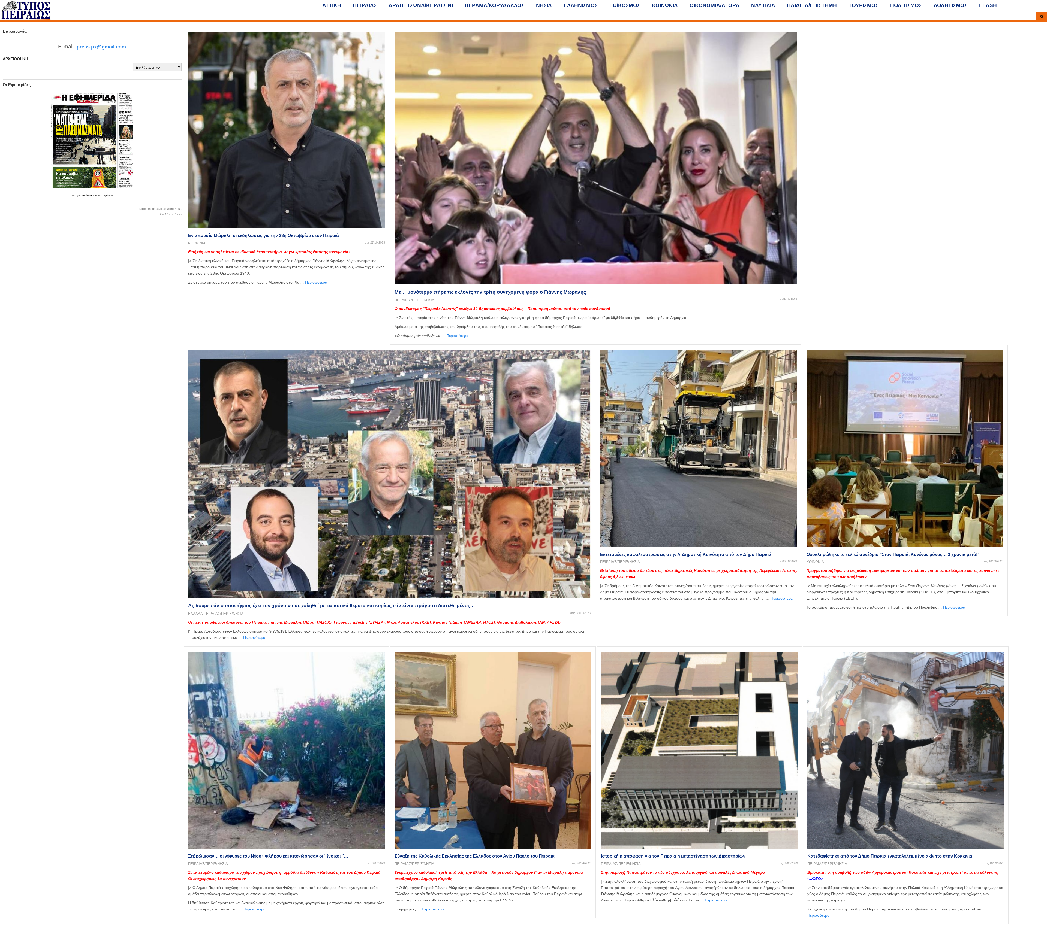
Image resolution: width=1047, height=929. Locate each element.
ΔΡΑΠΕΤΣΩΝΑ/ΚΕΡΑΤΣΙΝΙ (421, 5)
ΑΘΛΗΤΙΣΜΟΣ (950, 5)
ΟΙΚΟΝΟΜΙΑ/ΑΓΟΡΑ (714, 5)
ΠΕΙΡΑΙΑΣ (365, 5)
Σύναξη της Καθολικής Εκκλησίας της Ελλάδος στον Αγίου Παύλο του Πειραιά (475, 856)
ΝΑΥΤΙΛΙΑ (763, 5)
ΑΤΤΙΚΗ (331, 5)
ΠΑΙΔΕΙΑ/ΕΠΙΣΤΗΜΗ (812, 5)
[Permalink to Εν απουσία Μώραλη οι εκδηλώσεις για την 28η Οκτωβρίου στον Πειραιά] (286, 130)
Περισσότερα (316, 282)
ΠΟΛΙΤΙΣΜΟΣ (906, 5)
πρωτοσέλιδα (84, 195)
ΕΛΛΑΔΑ (195, 614)
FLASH (988, 5)
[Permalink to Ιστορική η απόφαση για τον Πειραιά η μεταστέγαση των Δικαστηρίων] (699, 750)
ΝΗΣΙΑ (544, 5)
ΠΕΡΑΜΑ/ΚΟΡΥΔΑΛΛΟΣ (494, 5)
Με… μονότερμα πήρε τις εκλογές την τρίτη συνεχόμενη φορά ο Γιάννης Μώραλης (490, 292)
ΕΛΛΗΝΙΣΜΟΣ (581, 5)
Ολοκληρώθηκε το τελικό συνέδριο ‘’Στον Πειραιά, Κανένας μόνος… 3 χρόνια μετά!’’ (893, 554)
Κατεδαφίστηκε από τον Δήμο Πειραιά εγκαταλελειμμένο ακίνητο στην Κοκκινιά (889, 856)
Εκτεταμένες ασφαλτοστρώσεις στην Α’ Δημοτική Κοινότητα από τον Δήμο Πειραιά (685, 554)
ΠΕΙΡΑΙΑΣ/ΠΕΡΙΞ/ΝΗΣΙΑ (414, 300)
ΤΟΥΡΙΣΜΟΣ (863, 5)
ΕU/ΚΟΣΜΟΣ (624, 5)
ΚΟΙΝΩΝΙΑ (665, 5)
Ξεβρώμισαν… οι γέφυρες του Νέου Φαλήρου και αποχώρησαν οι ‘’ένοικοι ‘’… (268, 856)
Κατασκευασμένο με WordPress (160, 208)
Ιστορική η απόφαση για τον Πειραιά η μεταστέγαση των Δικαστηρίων (673, 856)
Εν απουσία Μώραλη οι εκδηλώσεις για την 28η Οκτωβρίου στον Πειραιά (263, 235)
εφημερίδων (105, 195)
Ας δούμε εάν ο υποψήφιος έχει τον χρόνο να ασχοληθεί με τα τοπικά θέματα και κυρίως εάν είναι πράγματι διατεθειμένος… (331, 605)
